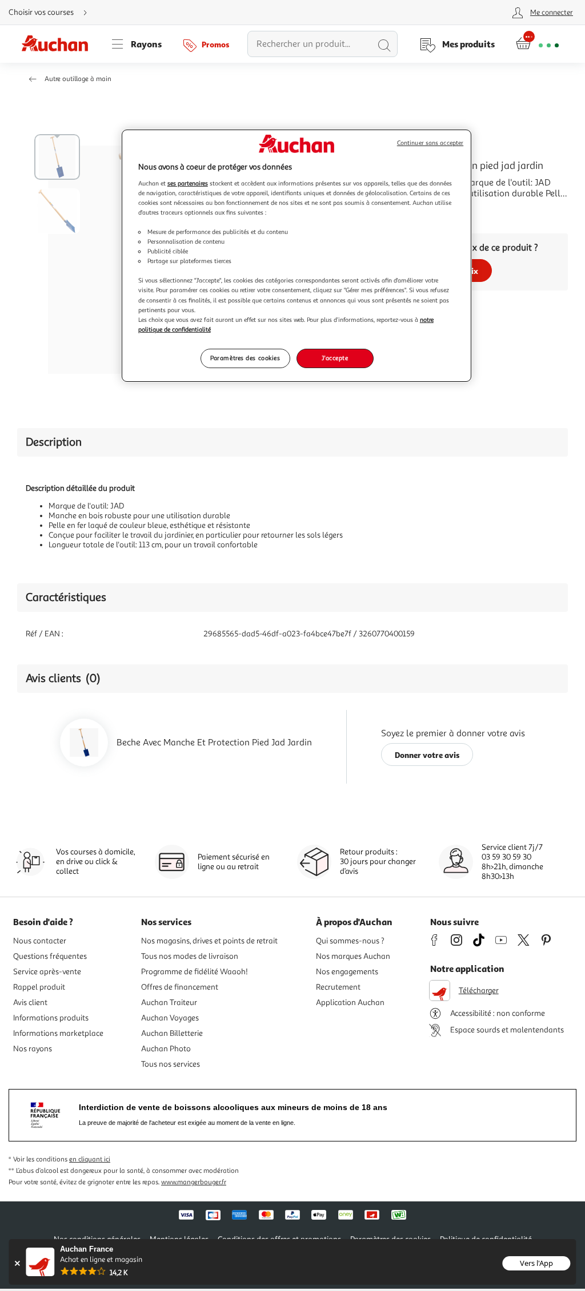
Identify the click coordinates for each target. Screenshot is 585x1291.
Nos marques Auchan (353, 956)
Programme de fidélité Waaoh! (194, 972)
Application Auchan (350, 1002)
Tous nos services (170, 1064)
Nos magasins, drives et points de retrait (209, 941)
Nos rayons (32, 1049)
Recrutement (338, 987)
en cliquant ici (89, 1159)
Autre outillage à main (78, 79)
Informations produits (51, 1018)
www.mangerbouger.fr (193, 1182)
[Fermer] (17, 1263)
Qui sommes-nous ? (350, 941)
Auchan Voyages (170, 1018)
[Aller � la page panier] (537, 44)
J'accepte (335, 358)
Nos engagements (347, 972)
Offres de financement (179, 987)
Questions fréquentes (50, 956)
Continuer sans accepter (430, 143)
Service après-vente (47, 972)
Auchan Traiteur (169, 1002)
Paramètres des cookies (245, 358)
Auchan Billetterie (172, 1033)
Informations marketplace (58, 1033)
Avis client (30, 1002)
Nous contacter (39, 941)
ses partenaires (187, 183)
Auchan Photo (166, 1049)
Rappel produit (39, 987)
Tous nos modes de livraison (189, 956)
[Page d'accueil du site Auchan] (59, 44)
